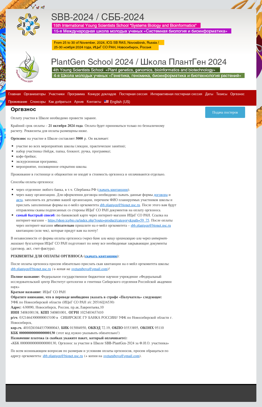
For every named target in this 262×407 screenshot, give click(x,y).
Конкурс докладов (102, 93)
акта (19, 199)
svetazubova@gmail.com (89, 268)
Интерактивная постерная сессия (176, 93)
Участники (56, 93)
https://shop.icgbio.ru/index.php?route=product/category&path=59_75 (98, 220)
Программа (76, 93)
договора (161, 194)
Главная (14, 93)
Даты (209, 93)
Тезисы (221, 93)
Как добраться (60, 101)
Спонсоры (38, 101)
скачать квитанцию (113, 189)
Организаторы (35, 93)
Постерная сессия (133, 93)
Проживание (17, 101)
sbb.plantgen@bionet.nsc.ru (120, 204)
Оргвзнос (237, 93)
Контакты (94, 101)
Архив (79, 101)
